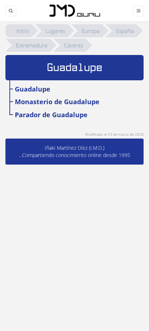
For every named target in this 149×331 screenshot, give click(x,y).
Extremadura (31, 45)
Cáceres (73, 45)
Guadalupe (32, 89)
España (125, 30)
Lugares (55, 30)
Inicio (22, 30)
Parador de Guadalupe (51, 114)
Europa (90, 30)
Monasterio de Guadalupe (57, 101)
